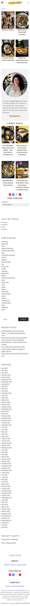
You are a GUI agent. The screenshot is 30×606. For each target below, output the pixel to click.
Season (4, 289)
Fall (3, 264)
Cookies (4, 257)
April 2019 (5, 481)
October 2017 (6, 518)
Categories (5, 202)
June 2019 (5, 477)
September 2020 (7, 447)
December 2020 (6, 443)
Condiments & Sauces (8, 255)
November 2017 (6, 515)
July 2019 (4, 475)
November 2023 (7, 393)
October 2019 (6, 468)
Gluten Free (5, 266)
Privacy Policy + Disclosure (10, 539)
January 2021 (6, 441)
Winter (4, 309)
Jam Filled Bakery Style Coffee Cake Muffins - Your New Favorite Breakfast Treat (13, 333)
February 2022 (6, 416)
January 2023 (6, 404)
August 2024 (5, 384)
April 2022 (5, 413)
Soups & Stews (6, 293)
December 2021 (6, 418)
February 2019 (6, 486)
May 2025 (5, 370)
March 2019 (5, 484)
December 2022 (6, 406)
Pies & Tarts (5, 282)
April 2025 (5, 372)
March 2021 (5, 436)
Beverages (5, 243)
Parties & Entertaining (8, 278)
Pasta (3, 280)
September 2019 (7, 470)
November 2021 (6, 420)
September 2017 (7, 520)
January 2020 (6, 461)
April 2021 (5, 434)
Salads (4, 287)
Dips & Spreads (6, 262)
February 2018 (6, 509)
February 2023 (6, 402)
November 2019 (6, 466)
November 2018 (6, 493)
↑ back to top (15, 555)
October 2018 (6, 495)
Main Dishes (5, 273)
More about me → (15, 116)
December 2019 (6, 463)
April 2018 (5, 504)
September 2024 (7, 381)
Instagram (5, 222)
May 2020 (5, 452)
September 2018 (7, 497)
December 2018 (6, 491)
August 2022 (5, 411)
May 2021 (4, 431)
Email (3, 227)
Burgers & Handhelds (8, 250)
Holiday (4, 268)
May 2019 (4, 479)
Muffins (4, 275)
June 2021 (5, 429)
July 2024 (5, 386)
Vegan (3, 305)
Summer (4, 298)
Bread (3, 246)
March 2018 (5, 506)
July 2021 (4, 427)
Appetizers (5, 241)
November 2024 (7, 379)
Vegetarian (5, 307)
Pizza (3, 284)
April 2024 (5, 391)
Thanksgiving (6, 300)
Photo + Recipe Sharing (9, 543)
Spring (4, 296)
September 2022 (7, 409)
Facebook (5, 224)
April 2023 (5, 397)
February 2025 (6, 375)
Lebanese (4, 271)
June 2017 (5, 527)
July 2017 (4, 525)
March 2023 (5, 400)
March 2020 (5, 456)
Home (3, 8)
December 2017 (6, 513)
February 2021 (6, 438)
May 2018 (4, 502)
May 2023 (5, 395)
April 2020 (5, 454)
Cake (3, 253)
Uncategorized (6, 303)
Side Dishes (5, 291)
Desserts (4, 259)
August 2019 (5, 472)
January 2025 (6, 377)
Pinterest (4, 229)
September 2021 (7, 425)
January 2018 (6, 511)
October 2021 (6, 422)
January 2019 (6, 488)
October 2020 (6, 445)
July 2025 (5, 368)
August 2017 (5, 522)
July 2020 (5, 450)
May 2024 (5, 388)
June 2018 (5, 500)
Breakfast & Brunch (7, 248)
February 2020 (6, 459)
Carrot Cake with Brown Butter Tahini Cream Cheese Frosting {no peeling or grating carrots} (13, 349)
